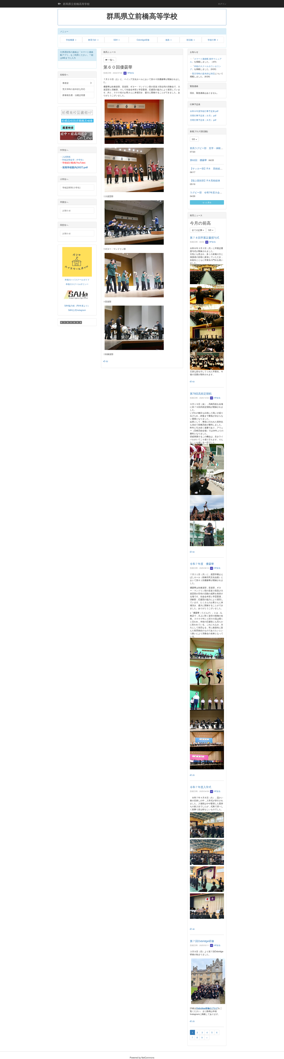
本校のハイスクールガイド (77, 279)
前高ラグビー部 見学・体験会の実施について (215, 148)
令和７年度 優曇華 (202, 563)
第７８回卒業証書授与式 (204, 237)
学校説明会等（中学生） (73, 159)
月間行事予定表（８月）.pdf (203, 119)
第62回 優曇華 (198, 160)
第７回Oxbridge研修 (202, 941)
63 (193, 381)
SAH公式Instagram (77, 310)
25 (193, 775)
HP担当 (130, 72)
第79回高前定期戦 (201, 393)
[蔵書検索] (68, 127)
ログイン (222, 3)
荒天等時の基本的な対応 (203, 73)
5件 (194, 139)
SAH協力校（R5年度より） (77, 305)
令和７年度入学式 (200, 787)
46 (193, 929)
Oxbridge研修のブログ (207, 1008)
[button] (71, 40)
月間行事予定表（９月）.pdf (203, 115)
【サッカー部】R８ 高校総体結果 (208, 168)
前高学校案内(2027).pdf (75, 167)
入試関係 (66, 156)
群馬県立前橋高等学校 (76, 4)
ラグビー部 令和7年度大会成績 (207, 192)
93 (193, 551)
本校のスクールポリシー (77, 284)
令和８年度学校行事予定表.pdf (204, 111)
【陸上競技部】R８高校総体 (205, 180)
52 (106, 361)
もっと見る (206, 202)
